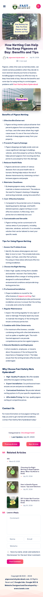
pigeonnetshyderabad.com (17, 579)
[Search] (38, 6)
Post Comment (15, 561)
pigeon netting (25, 296)
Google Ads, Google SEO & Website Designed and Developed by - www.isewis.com (21, 585)
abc (8, 459)
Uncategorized (27, 433)
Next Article (33, 444)
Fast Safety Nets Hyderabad (25, 84)
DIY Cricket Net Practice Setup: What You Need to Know (30, 500)
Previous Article (11, 444)
